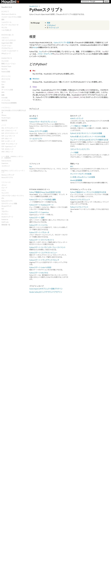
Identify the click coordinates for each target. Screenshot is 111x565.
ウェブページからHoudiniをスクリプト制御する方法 (89, 140)
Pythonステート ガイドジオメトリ (41, 240)
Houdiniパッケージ (7, 217)
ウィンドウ (5, 193)
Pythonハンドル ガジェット (80, 199)
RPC (71, 166)
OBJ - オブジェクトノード (10, 128)
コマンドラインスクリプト (80, 149)
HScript (35, 47)
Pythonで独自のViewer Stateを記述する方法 (45, 192)
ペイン (4, 190)
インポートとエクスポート (10, 51)
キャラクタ (5, 61)
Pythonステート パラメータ (39, 232)
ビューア (4, 188)
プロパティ (5, 211)
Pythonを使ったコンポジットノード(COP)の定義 (87, 136)
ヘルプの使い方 (6, 30)
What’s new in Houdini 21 (9, 14)
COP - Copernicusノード (9, 146)
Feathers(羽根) (6, 72)
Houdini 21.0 (33, 6)
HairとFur (4, 69)
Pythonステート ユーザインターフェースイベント (47, 247)
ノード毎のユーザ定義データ (80, 126)
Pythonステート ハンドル (38, 225)
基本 (3, 19)
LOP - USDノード (7, 138)
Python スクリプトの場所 (38, 131)
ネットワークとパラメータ (10, 25)
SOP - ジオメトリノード (9, 130)
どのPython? (51, 25)
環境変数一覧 (6, 225)
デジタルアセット (7, 48)
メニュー (4, 185)
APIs (3, 198)
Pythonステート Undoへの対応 (40, 267)
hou (40, 51)
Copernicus (5, 163)
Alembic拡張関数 (76, 180)
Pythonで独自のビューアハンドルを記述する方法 (88, 192)
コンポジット (6, 166)
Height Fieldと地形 (7, 43)
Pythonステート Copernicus (39, 212)
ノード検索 (74, 152)
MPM (3, 92)
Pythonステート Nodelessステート (41, 205)
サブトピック (54, 28)
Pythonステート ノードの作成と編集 (42, 199)
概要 (48, 23)
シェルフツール (6, 22)
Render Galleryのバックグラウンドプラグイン (45, 292)
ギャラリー (5, 214)
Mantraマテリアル (7, 177)
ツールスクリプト (35, 139)
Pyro (3, 84)
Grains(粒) (5, 97)
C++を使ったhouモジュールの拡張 (82, 177)
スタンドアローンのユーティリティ (13, 196)
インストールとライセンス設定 (11, 17)
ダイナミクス (6, 79)
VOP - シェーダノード (8, 136)
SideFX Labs (5, 222)
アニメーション (6, 45)
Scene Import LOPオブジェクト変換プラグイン (46, 289)
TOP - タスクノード (8, 149)
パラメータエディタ (45, 54)
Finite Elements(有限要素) (9, 103)
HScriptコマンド (6, 206)
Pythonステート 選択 (36, 218)
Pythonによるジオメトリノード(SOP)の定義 (86, 133)
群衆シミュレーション (9, 64)
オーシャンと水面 (7, 90)
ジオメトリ (5, 38)
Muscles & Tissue (6, 66)
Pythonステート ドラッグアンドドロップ (44, 260)
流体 (3, 87)
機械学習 (4, 120)
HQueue (4, 115)
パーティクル (6, 100)
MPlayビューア (6, 53)
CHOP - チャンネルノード (9, 144)
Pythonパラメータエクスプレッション (43, 122)
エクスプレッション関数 (9, 203)
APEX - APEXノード (7, 152)
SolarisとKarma (6, 161)
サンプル (4, 27)
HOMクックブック (76, 118)
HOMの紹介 (33, 118)
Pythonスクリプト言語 (62, 43)
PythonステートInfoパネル (38, 273)
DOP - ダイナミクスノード (10, 133)
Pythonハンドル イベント (79, 207)
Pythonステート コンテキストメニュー (43, 253)
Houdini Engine (6, 118)
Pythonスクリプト (7, 201)
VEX (3, 209)
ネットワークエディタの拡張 (80, 174)
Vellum (4, 82)
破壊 (3, 95)
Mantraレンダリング (8, 175)
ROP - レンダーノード (8, 141)
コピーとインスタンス (9, 40)
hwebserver (5, 219)
